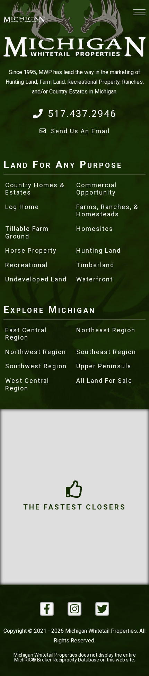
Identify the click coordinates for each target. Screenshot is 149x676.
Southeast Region (106, 351)
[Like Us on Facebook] (47, 609)
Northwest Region (35, 351)
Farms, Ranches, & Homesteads (107, 210)
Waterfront (94, 279)
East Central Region (26, 333)
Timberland (95, 265)
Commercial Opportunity (96, 188)
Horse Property (31, 250)
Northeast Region (105, 330)
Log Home (22, 206)
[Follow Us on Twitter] (102, 609)
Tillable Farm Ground (27, 232)
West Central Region (27, 384)
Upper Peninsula (103, 366)
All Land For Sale (104, 380)
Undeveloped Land (36, 279)
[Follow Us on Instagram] (74, 609)
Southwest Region (36, 366)
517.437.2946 (82, 113)
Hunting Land (98, 250)
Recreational (26, 265)
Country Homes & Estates (34, 188)
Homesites (94, 228)
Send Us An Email (80, 131)
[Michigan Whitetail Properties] (24, 12)
